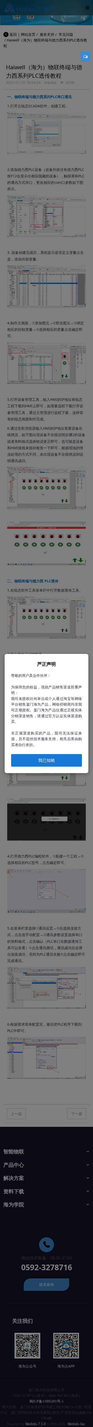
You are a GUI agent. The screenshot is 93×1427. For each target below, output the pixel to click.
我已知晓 (46, 760)
